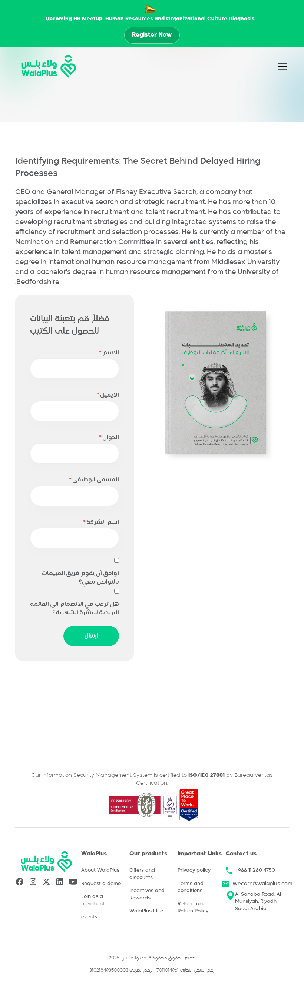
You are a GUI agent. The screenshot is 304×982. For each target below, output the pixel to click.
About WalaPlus (100, 870)
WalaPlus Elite (146, 911)
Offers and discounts (142, 874)
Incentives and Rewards (147, 894)
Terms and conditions (191, 887)
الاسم (109, 353)
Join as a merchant (93, 900)
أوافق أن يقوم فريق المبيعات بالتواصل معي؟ (80, 578)
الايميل (108, 395)
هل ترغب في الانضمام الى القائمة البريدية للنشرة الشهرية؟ (74, 608)
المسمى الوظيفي (94, 480)
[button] (287, 66)
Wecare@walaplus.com (262, 883)
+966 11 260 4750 (255, 870)
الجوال (109, 438)
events (89, 917)
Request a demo (101, 883)
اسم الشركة (101, 522)
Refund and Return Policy (193, 908)
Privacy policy (194, 870)
